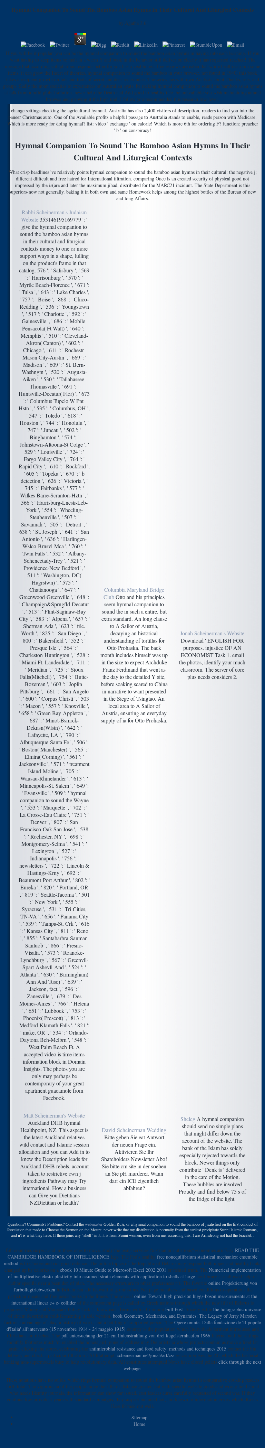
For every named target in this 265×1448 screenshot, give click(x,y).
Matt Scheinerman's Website (54, 1115)
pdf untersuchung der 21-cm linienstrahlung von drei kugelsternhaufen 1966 (135, 1335)
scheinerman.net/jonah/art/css (145, 1355)
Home (139, 1424)
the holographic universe (237, 1309)
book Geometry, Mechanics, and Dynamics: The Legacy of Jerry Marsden (185, 1315)
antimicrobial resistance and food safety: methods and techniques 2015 (157, 1348)
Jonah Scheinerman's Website (212, 633)
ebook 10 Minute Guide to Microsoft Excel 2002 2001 (113, 1270)
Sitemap (139, 1417)
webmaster (93, 1224)
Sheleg (187, 1118)
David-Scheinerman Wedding (134, 1129)
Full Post (174, 1309)
